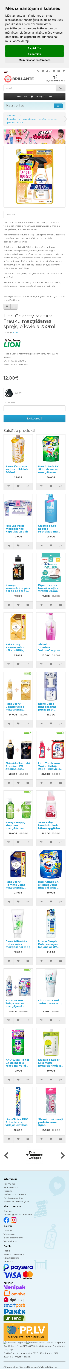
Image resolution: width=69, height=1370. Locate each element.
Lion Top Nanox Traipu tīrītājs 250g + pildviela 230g (49, 767)
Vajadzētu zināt (11, 1187)
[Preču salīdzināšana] (59, 71)
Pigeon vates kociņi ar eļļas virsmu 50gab (48, 588)
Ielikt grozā (34, 418)
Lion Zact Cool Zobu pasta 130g (50, 1002)
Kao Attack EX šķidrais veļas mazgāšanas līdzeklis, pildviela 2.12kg (50, 887)
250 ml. (18, 392)
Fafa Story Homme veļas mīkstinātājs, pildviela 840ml (16, 886)
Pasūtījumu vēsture (14, 1254)
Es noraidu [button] (34, 53)
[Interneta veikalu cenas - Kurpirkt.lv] (45, 1342)
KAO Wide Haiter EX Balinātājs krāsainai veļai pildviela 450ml (17, 1064)
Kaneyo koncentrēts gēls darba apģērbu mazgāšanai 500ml (17, 590)
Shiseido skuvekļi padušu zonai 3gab (50, 1122)
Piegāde (8, 1190)
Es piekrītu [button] (34, 48)
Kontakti (8, 1211)
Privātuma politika (13, 1198)
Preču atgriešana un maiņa (18, 1214)
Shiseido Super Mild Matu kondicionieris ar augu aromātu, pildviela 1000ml (50, 1065)
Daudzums (9, 402)
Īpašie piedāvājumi (13, 1237)
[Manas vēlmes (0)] (54, 71)
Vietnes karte (10, 1241)
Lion (15, 332)
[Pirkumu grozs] (63, 71)
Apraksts (10, 214)
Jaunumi (8, 1261)
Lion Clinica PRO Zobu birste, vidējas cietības (16, 1122)
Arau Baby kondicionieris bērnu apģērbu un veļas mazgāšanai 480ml (49, 830)
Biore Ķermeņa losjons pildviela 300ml (16, 469)
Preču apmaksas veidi (15, 1194)
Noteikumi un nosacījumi (16, 1201)
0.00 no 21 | (35, 96)
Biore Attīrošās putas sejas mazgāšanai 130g (17, 944)
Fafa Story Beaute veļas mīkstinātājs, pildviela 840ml (16, 649)
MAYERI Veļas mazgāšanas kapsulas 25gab (16, 528)
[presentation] (6, 1155)
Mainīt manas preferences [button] (34, 59)
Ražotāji (8, 1230)
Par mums (9, 1183)
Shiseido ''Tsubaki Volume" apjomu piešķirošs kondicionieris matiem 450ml (50, 652)
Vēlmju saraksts (11, 1257)
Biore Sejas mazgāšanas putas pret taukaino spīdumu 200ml (49, 709)
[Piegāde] (43, 71)
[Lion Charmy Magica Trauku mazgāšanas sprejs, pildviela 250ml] (34, 177)
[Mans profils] (48, 71)
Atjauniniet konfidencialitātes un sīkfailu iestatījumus (30, 1367)
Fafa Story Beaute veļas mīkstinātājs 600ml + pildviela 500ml (17, 709)
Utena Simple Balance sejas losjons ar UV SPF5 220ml (48, 945)
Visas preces (9, 1234)
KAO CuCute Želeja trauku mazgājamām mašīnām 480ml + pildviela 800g (18, 1006)
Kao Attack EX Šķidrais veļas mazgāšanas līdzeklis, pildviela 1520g (50, 472)
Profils (7, 1250)
